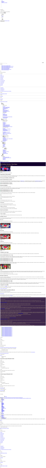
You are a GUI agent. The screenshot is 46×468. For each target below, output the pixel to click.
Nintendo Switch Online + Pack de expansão (8, 138)
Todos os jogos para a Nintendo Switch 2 (6, 65)
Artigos (4, 145)
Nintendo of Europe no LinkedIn (3, 101)
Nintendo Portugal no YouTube (3, 93)
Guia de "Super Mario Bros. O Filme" (7, 157)
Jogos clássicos (4, 139)
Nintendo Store (2, 434)
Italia (2, 402)
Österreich (3, 413)
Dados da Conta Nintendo (4, 2)
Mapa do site (4, 159)
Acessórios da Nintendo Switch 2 (6, 125)
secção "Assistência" (2, 308)
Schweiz (2, 415)
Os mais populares (5, 115)
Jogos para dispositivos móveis (6, 111)
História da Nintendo (5, 134)
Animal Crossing (2, 440)
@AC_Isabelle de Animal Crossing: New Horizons (5, 449)
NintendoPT (1, 96)
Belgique (3, 403)
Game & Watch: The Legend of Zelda (7, 133)
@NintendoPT (1, 87)
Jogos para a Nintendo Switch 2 (6, 124)
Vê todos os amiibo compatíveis (3, 288)
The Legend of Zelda (2, 80)
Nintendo (1, 432)
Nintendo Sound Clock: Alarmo (6, 132)
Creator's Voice (4, 152)
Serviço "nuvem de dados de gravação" (4, 353)
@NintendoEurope (2, 447)
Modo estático (14, 347)
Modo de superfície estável (10, 347)
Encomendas (3, 1)
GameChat (4, 123)
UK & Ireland (3, 410)
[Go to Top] (23, 160)
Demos (3, 109)
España (2, 400)
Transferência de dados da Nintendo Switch (7, 126)
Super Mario (1, 441)
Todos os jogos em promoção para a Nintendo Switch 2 (7, 66)
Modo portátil (5, 347)
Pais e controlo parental (2, 397)
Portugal (2, 408)
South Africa (3, 407)
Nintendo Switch (5, 129)
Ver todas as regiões (4, 408)
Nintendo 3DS (1, 79)
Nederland (3, 406)
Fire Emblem (1, 78)
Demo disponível (2, 347)
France (2, 405)
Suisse (2, 409)
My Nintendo (4, 158)
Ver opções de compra (7, 20)
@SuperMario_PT (2, 448)
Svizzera (2, 416)
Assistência (11, 295)
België (2, 398)
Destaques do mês (5, 114)
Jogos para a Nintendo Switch (6, 107)
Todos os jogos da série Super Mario (5, 68)
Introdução (4, 106)
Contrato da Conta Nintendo (3, 302)
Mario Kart (1, 442)
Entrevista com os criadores (6, 151)
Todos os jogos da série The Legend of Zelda (6, 69)
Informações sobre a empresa (11, 397)
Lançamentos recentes (5, 108)
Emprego (15, 397)
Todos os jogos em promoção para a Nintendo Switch (7, 67)
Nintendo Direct (4, 150)
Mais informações (2, 293)
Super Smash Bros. (2, 81)
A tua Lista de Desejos (5, 117)
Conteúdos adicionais (5, 110)
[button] (24, 103)
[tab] (23, 396)
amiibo (6, 286)
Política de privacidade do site (19, 397)
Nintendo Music (4, 140)
